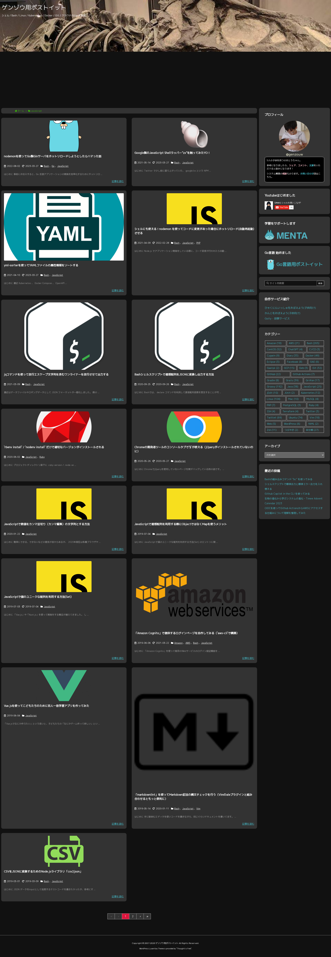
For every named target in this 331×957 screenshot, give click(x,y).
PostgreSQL (292, 405)
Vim (198, 808)
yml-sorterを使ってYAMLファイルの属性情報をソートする (41, 265)
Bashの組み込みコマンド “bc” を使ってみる (288, 479)
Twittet (274, 417)
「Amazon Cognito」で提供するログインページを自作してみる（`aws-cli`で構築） (186, 633)
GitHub (274, 374)
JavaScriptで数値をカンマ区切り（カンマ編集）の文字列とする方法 (47, 524)
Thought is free (184, 948)
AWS (187, 642)
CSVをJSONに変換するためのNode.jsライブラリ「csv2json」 (43, 871)
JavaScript (63, 166)
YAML (313, 423)
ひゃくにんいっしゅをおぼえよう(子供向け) (290, 308)
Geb (303, 368)
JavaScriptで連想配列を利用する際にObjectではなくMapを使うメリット (180, 524)
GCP (289, 368)
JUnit (289, 392)
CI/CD (314, 349)
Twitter (312, 411)
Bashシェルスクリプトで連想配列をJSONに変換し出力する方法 (174, 374)
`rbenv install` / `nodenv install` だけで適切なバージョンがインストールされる (54, 447)
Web (271, 423)
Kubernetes (310, 392)
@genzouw (294, 154)
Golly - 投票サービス (277, 318)
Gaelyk (273, 368)
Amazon (178, 642)
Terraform (290, 411)
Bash (46, 166)
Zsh (272, 430)
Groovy (274, 386)
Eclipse (273, 361)
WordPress (292, 423)
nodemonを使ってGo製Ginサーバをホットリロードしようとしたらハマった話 (52, 156)
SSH (271, 411)
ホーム (21, 110)
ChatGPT (295, 349)
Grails (292, 380)
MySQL (313, 399)
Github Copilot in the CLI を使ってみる (287, 493)
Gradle (273, 380)
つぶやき (291, 430)
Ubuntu (296, 417)
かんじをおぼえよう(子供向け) (282, 313)
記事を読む (118, 181)
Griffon (313, 380)
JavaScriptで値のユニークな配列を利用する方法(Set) (38, 597)
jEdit (272, 392)
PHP (198, 242)
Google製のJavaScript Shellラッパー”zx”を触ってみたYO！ (172, 153)
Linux (273, 399)
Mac (293, 399)
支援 (311, 165)
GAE (314, 361)
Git (317, 368)
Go (53, 166)
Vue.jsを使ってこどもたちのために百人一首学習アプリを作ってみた (46, 706)
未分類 (312, 430)
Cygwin (273, 355)
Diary (292, 355)
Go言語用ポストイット (300, 264)
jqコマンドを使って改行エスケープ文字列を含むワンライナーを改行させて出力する (56, 374)
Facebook (294, 361)
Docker (312, 355)
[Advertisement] (165, 77)
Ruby (42, 456)
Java (292, 386)
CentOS (274, 349)
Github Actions (304, 374)
